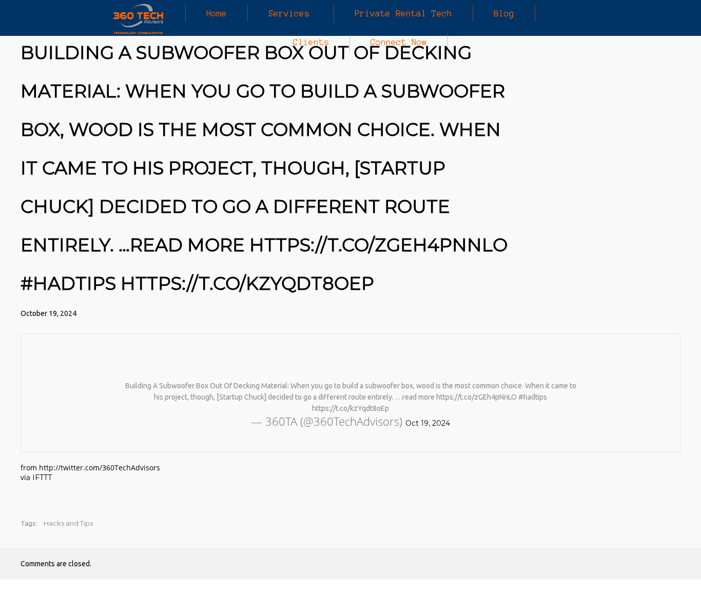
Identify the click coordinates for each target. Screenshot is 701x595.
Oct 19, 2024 (427, 423)
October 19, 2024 (48, 313)
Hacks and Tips (68, 523)
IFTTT (42, 477)
